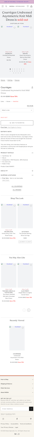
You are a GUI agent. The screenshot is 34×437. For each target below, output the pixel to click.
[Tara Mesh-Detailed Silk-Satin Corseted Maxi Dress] (8, 275)
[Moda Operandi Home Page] (17, 6)
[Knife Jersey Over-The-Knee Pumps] (8, 216)
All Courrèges (17, 186)
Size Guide (30, 105)
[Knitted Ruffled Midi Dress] (8, 38)
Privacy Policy (5, 424)
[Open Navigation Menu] (3, 6)
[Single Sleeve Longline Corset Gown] (25, 275)
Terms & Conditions (26, 424)
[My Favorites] (28, 6)
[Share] (32, 87)
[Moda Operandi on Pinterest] (31, 419)
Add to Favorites (18, 122)
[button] (30, 309)
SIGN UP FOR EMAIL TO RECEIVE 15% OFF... (17, 1)
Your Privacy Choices (7, 427)
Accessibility (14, 424)
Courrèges (6, 87)
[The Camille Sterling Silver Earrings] (25, 216)
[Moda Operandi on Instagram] (3, 419)
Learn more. (5, 180)
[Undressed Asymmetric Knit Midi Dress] (17, 338)
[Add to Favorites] (14, 27)
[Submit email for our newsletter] (31, 409)
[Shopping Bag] (31, 6)
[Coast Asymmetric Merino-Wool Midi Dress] (25, 38)
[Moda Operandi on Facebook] (17, 419)
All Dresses (17, 189)
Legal (16, 427)
